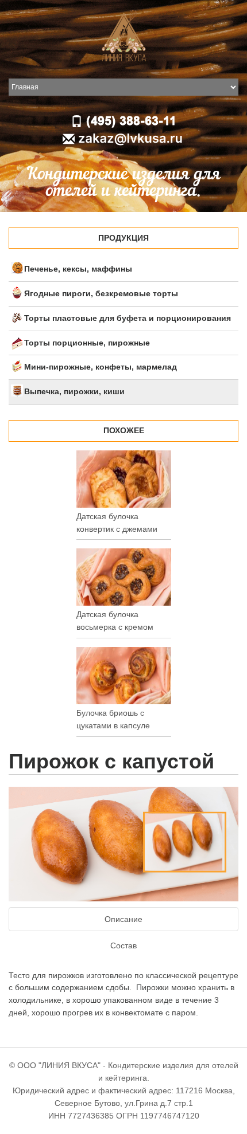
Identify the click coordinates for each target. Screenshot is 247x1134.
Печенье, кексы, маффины (78, 268)
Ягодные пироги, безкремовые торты (101, 293)
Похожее (123, 430)
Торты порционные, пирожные (87, 342)
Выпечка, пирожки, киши (74, 391)
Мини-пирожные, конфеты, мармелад (100, 366)
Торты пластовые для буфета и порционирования (127, 318)
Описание (123, 919)
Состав (123, 945)
